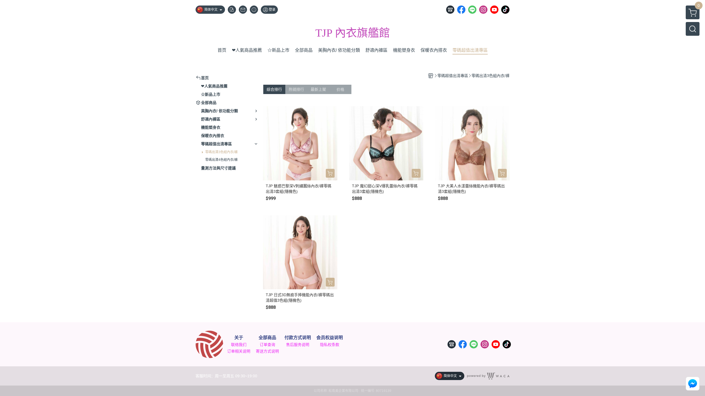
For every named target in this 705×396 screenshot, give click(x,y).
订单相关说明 (238, 351)
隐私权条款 (329, 344)
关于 (238, 338)
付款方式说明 (297, 338)
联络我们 (238, 344)
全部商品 (267, 338)
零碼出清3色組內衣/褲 (221, 152)
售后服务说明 (297, 344)
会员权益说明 (329, 338)
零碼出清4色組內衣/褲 (221, 160)
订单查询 (267, 344)
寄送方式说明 (267, 351)
